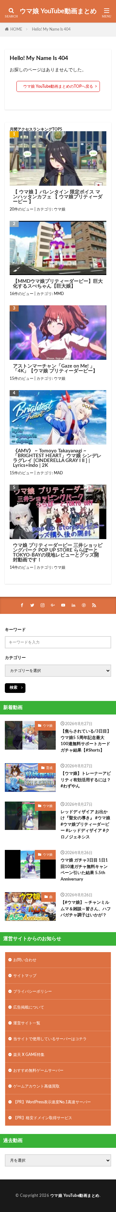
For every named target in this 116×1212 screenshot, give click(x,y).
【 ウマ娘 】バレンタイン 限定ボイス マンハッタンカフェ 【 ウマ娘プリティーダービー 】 (57, 197)
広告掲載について (28, 1007)
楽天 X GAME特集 (28, 1055)
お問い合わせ (24, 960)
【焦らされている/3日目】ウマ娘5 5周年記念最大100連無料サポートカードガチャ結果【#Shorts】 (86, 741)
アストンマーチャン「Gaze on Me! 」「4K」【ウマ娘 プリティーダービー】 (55, 368)
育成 (49, 768)
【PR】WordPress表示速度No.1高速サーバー (52, 1102)
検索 (13, 687)
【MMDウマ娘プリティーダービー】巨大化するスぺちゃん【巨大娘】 (58, 284)
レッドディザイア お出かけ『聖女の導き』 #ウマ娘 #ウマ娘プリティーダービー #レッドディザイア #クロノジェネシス (85, 824)
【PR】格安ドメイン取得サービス (42, 1118)
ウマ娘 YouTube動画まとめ (58, 11)
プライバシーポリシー (32, 991)
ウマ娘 (59, 209)
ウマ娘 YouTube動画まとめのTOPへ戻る (58, 86)
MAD (58, 473)
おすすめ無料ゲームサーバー (38, 1070)
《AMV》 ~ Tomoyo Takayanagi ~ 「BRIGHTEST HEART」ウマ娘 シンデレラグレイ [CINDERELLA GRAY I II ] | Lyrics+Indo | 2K (57, 458)
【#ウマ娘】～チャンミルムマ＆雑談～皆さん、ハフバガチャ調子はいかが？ (86, 909)
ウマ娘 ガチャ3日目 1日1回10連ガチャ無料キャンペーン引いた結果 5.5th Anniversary (84, 870)
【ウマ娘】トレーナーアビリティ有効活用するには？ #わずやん (86, 780)
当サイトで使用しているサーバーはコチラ (50, 1039)
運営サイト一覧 (26, 1023)
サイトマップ (24, 976)
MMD (59, 294)
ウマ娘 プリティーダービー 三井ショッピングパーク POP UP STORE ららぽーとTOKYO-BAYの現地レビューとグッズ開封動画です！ (57, 552)
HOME (16, 29)
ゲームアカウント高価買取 (36, 1086)
